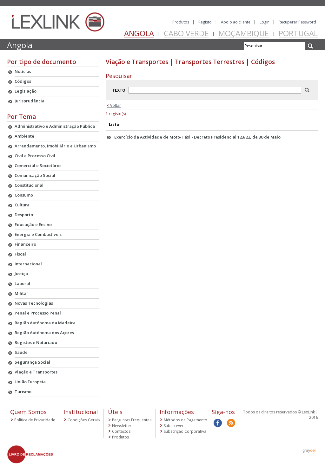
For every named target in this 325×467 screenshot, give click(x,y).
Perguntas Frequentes (131, 420)
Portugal (298, 33)
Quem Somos (28, 412)
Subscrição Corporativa (185, 431)
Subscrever (174, 425)
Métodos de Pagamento (185, 420)
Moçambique (243, 33)
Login (264, 22)
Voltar (114, 105)
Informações (177, 412)
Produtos (180, 22)
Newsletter (121, 425)
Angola (139, 33)
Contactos (121, 431)
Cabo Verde (186, 33)
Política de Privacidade (34, 420)
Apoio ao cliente (235, 22)
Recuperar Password (297, 22)
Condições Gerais (84, 420)
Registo (205, 22)
